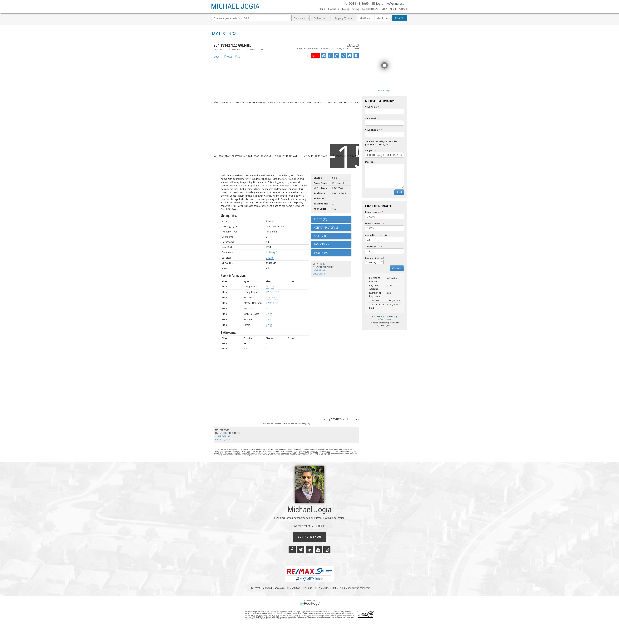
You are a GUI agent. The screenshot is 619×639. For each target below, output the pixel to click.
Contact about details (326, 227)
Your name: (371, 106)
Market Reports (370, 8)
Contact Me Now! (309, 536)
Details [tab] (218, 56)
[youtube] (318, 549)
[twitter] (300, 549)
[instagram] (326, 549)
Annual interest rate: (376, 235)
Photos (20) (320, 219)
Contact (403, 8)
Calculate (397, 268)
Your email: (371, 118)
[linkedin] (309, 549)
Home (321, 8)
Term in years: (372, 246)
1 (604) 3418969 (319, 270)
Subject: (369, 150)
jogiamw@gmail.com (359, 587)
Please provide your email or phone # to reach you (381, 143)
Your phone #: (373, 129)
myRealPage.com (384, 319)
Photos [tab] (228, 56)
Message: (370, 161)
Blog (384, 8)
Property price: (373, 212)
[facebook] (292, 549)
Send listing (320, 236)
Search (399, 18)
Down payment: (373, 223)
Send (399, 192)
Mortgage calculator (332, 244)
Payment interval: (374, 258)
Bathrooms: (228, 332)
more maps (384, 90)
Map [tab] (237, 56)
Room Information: (233, 275)
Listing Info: (229, 215)
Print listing (321, 253)
